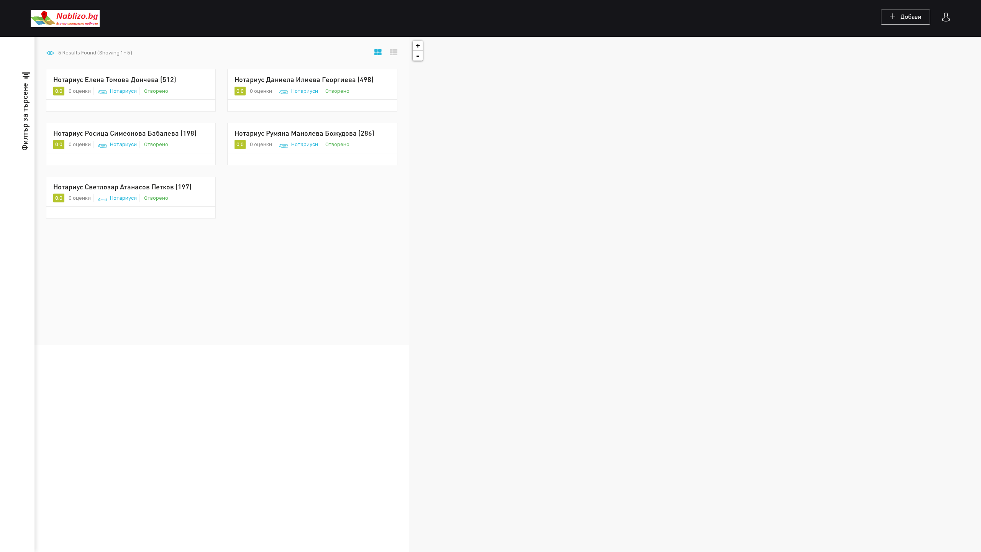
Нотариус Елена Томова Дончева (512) (114, 79)
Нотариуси (123, 91)
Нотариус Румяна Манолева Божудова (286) (304, 133)
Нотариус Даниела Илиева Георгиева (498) (304, 79)
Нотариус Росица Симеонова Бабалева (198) (125, 133)
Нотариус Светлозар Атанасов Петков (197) (122, 186)
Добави (910, 16)
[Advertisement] (221, 287)
